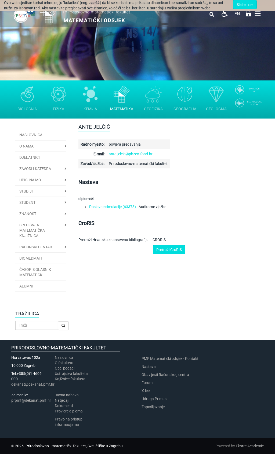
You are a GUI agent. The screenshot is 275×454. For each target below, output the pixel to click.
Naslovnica (30, 135)
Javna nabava (67, 395)
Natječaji (62, 400)
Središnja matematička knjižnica (32, 230)
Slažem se (245, 4)
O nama (26, 146)
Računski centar (35, 247)
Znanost (27, 214)
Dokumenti (64, 406)
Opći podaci (64, 368)
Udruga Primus (154, 399)
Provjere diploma (69, 411)
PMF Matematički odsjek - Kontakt (170, 358)
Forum (147, 383)
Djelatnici (29, 157)
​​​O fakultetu (64, 363)
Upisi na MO (30, 180)
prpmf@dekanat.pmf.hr (31, 400)
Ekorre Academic (250, 446)
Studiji (26, 191)
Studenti (28, 202)
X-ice (146, 391)
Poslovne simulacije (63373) (112, 207)
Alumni (26, 286)
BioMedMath (31, 258)
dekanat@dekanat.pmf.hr (33, 384)
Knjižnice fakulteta (70, 379)
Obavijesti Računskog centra (165, 374)
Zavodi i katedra (35, 169)
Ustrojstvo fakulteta (71, 373)
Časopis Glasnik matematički (35, 272)
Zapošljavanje (153, 407)
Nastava (149, 366)
